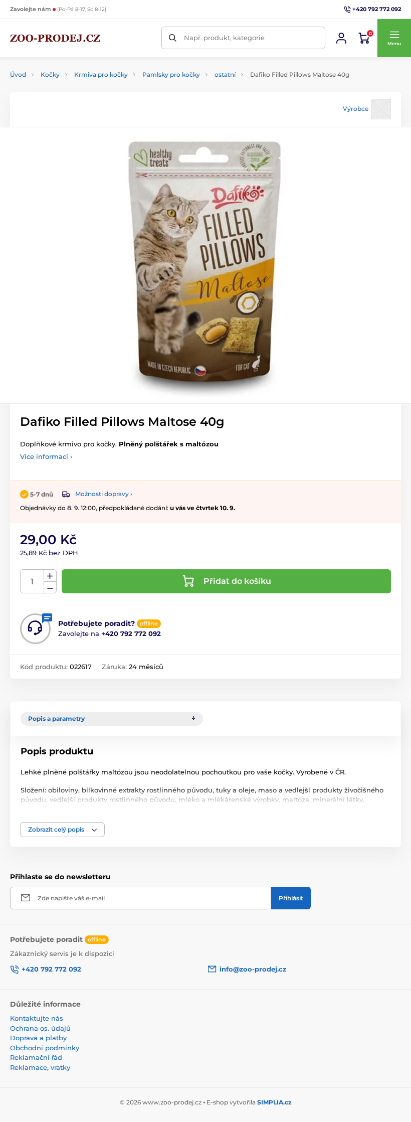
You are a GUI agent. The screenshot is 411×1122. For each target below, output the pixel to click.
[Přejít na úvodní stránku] (55, 38)
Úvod (18, 74)
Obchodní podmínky (44, 1048)
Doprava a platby (38, 1038)
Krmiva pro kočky (101, 74)
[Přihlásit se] (341, 38)
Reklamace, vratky (40, 1067)
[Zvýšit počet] (50, 576)
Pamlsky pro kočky (171, 74)
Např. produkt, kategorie (224, 38)
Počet (32, 581)
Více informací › (46, 456)
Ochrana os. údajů (40, 1028)
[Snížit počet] (50, 587)
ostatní (225, 74)
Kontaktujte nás (36, 1018)
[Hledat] (172, 38)
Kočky (50, 74)
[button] (394, 38)
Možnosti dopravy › (103, 494)
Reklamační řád (36, 1057)
